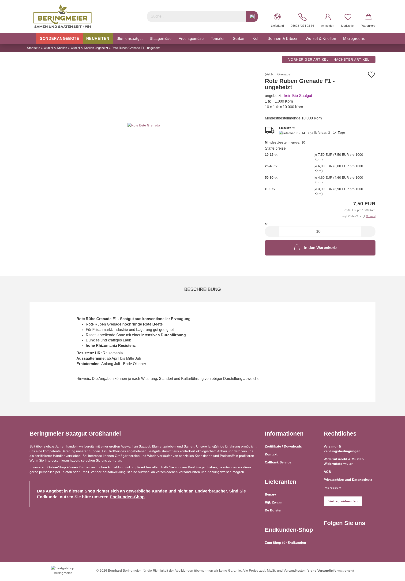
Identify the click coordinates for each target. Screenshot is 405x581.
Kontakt (271, 454)
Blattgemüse (161, 39)
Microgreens (354, 39)
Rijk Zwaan (273, 502)
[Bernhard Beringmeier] (62, 16)
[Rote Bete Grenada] (144, 125)
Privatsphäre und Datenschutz (348, 479)
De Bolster (273, 510)
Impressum (332, 487)
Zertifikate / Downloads (283, 446)
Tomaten (218, 39)
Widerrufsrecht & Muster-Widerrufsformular (344, 461)
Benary (270, 494)
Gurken (239, 39)
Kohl (256, 39)
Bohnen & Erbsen (283, 39)
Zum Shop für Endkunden (285, 542)
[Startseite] (31, 38)
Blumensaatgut (129, 39)
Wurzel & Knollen (321, 39)
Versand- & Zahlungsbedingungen (342, 448)
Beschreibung (202, 289)
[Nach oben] (392, 574)
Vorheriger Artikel (308, 59)
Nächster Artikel (352, 59)
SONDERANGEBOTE (59, 39)
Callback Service (278, 462)
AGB (327, 472)
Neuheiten (97, 39)
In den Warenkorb (320, 247)
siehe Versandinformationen (330, 570)
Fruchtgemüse (191, 39)
